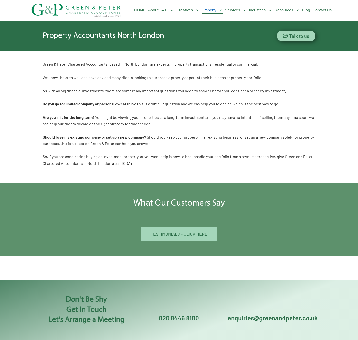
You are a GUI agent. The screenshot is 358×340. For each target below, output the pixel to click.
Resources (283, 10)
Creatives (184, 10)
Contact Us (322, 10)
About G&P (158, 10)
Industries (257, 10)
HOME (140, 10)
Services (232, 10)
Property (209, 10)
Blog (306, 10)
